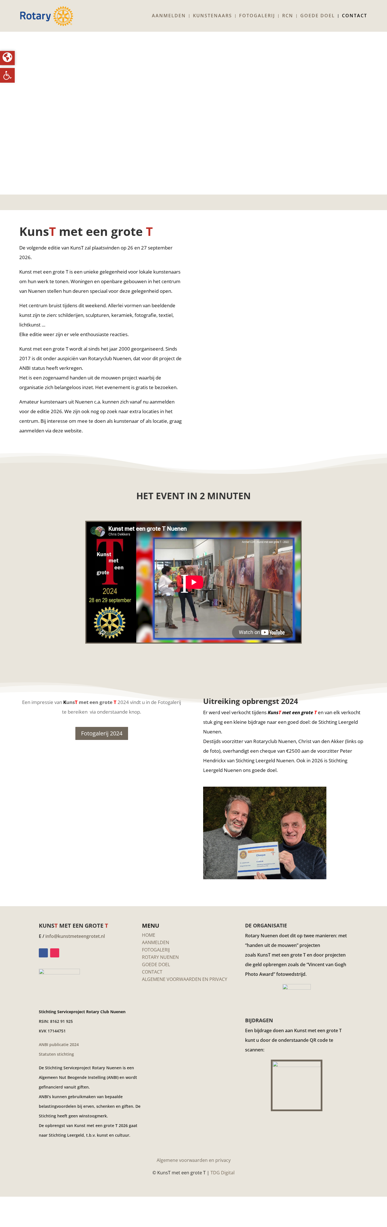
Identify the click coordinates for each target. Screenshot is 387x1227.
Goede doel (317, 16)
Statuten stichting (56, 1054)
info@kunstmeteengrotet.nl (75, 936)
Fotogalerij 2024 (101, 733)
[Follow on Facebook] (43, 952)
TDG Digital (222, 1173)
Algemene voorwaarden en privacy (194, 1160)
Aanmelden (169, 16)
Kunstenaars (212, 16)
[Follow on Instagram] (54, 952)
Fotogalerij (257, 16)
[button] (7, 75)
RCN (287, 16)
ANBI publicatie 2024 (59, 1044)
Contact (354, 16)
